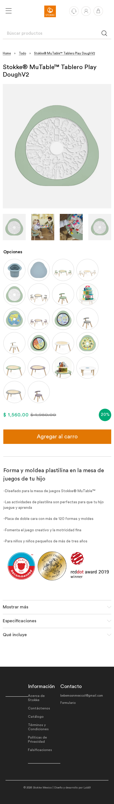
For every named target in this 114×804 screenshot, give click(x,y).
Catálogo (36, 716)
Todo (22, 53)
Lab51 (87, 787)
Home (7, 53)
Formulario (68, 702)
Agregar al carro (57, 436)
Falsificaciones (40, 750)
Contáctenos (39, 708)
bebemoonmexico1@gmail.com (81, 695)
